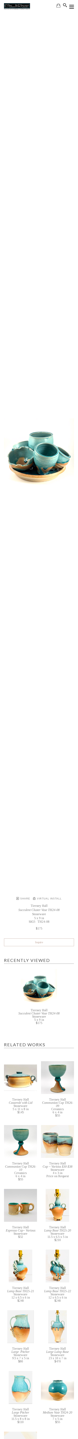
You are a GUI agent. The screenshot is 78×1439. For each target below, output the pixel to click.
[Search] (65, 5)
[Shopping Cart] (58, 5)
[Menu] (71, 7)
